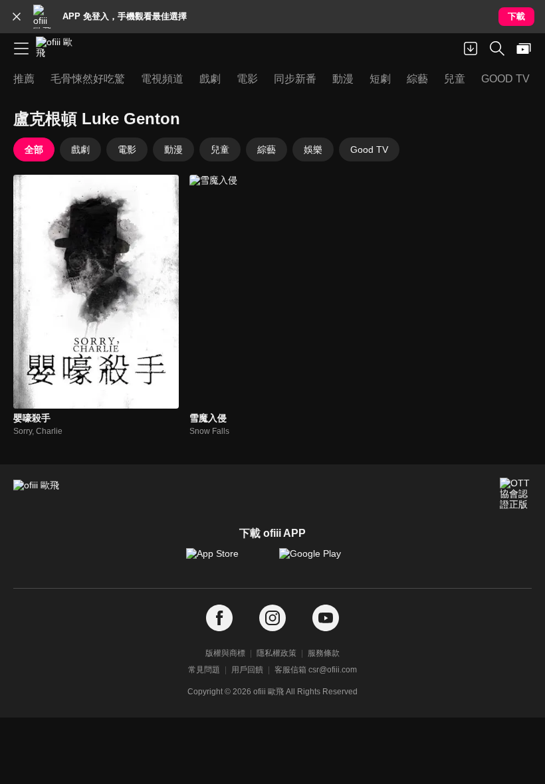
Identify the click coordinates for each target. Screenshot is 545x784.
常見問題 (204, 669)
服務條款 (324, 653)
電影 (127, 149)
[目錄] (21, 48)
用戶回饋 (247, 669)
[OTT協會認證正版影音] (516, 494)
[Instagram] (272, 618)
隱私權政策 (276, 653)
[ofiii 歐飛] (58, 48)
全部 (34, 149)
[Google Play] (319, 560)
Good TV (369, 149)
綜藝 (266, 149)
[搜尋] (497, 48)
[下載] (471, 48)
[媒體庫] (524, 48)
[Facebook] (219, 618)
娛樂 (313, 149)
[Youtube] (325, 618)
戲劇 (80, 149)
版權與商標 (225, 653)
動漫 (173, 149)
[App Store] (226, 560)
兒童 (220, 149)
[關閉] (16, 16)
